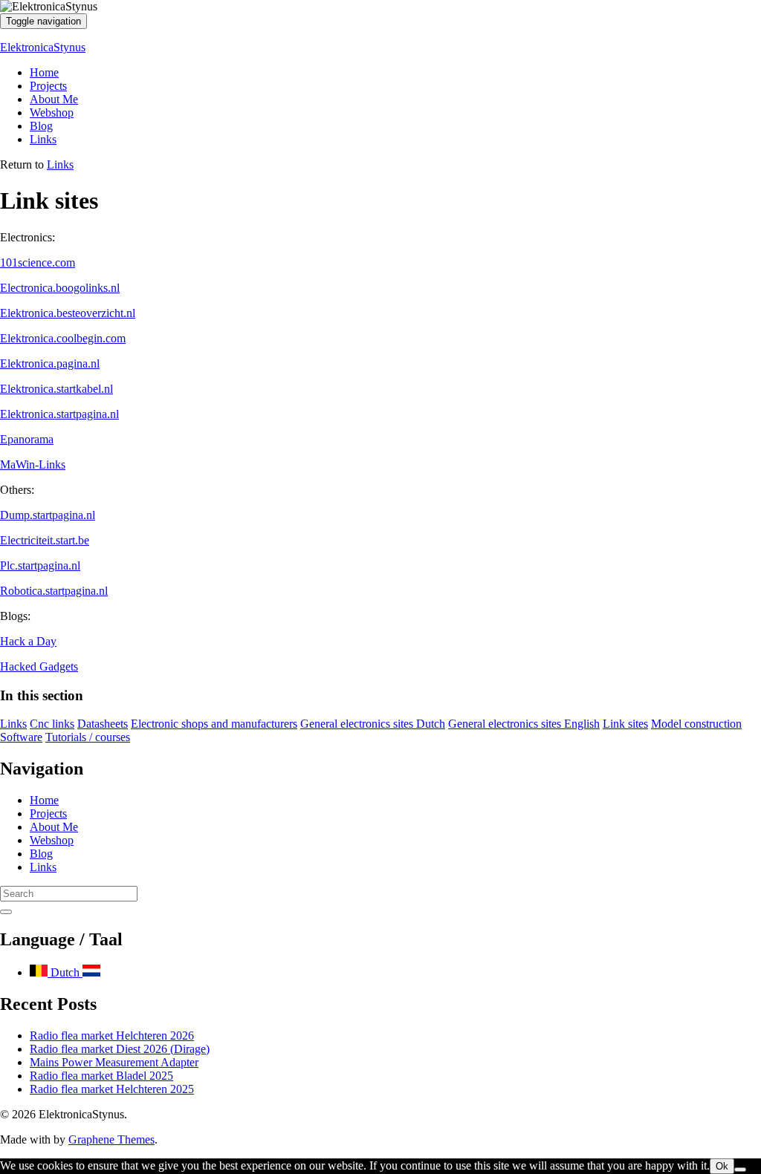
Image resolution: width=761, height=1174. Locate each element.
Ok (722, 1166)
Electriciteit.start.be (44, 540)
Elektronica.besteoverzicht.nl (67, 313)
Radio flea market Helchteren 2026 (112, 1035)
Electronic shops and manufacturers (214, 723)
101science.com (37, 262)
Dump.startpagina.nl (47, 515)
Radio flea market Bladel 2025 (101, 1075)
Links (43, 139)
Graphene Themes (111, 1139)
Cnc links (52, 723)
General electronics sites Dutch (372, 723)
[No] (740, 1169)
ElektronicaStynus (42, 47)
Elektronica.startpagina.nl (59, 414)
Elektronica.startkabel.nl (56, 388)
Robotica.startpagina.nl (54, 590)
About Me (54, 99)
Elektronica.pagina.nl (50, 363)
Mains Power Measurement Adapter (114, 1062)
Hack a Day (28, 641)
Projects (48, 85)
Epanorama (27, 439)
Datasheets (102, 723)
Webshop (52, 112)
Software (21, 737)
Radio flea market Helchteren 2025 (112, 1089)
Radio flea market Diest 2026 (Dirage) (120, 1049)
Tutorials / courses (87, 737)
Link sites (625, 723)
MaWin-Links (32, 464)
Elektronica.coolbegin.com (63, 338)
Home (44, 72)
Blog (41, 126)
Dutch (65, 972)
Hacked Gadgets (39, 666)
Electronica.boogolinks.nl (60, 287)
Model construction (696, 723)
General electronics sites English (524, 723)
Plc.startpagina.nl (40, 565)
